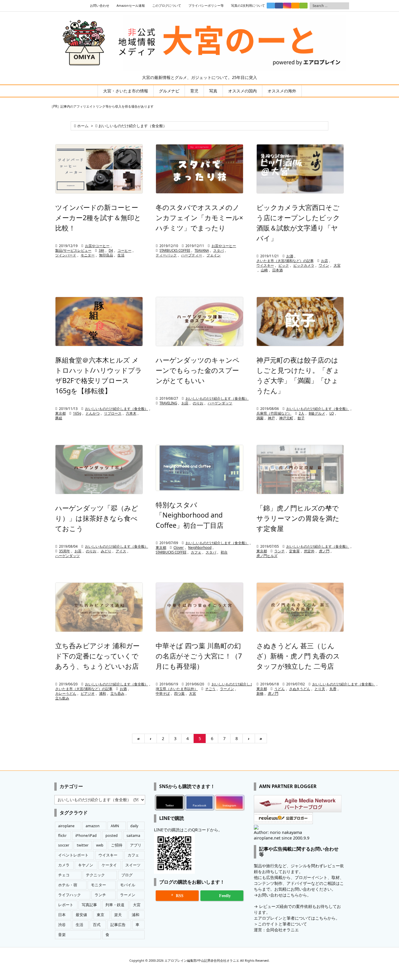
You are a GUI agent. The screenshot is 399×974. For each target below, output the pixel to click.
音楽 (62, 934)
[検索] (344, 5)
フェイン (214, 255)
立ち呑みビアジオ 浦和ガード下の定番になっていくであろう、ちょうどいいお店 (97, 656)
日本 (62, 914)
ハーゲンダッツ (220, 403)
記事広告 (118, 924)
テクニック (95, 875)
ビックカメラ (303, 265)
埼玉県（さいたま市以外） (177, 689)
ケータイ (109, 865)
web (99, 845)
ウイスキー (265, 265)
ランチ (279, 551)
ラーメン (227, 689)
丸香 (332, 689)
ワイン (324, 265)
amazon (93, 825)
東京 (100, 914)
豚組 (58, 418)
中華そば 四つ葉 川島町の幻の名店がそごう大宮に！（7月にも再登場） (199, 656)
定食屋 (294, 551)
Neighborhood (199, 547)
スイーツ (132, 865)
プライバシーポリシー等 (206, 6)
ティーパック (166, 255)
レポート (65, 904)
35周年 (64, 551)
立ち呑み (117, 693)
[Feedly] (303, 5)
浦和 (102, 693)
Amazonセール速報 (131, 6)
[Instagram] (287, 5)
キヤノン (85, 865)
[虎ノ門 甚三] (300, 607)
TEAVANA (202, 250)
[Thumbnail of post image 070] (199, 468)
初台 (224, 552)
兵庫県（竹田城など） (274, 413)
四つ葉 (179, 693)
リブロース (113, 413)
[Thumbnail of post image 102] (99, 321)
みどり (106, 551)
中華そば (163, 693)
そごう (210, 689)
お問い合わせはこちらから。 (284, 895)
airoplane (66, 825)
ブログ (127, 875)
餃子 (301, 418)
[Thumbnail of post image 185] (300, 469)
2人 (301, 413)
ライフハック (69, 894)
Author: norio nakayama (278, 832)
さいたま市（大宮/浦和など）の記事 (285, 260)
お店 (324, 260)
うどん (279, 689)
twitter (83, 845)
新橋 (259, 693)
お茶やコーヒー (97, 246)
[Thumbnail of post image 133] (99, 169)
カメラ (64, 865)
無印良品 (106, 255)
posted (111, 835)
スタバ (218, 250)
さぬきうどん (299, 689)
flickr (62, 835)
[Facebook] (279, 5)
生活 (120, 255)
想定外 (309, 551)
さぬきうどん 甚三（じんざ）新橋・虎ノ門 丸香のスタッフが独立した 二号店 (298, 656)
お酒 (289, 256)
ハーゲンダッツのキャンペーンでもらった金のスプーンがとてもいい (198, 370)
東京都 (60, 413)
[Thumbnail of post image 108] (199, 169)
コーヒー (124, 250)
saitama (133, 835)
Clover (179, 547)
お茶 (77, 551)
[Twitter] (271, 5)
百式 (96, 924)
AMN (115, 825)
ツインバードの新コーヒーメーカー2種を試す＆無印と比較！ (98, 217)
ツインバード (65, 255)
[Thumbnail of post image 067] (99, 469)
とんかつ (93, 413)
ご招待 (116, 845)
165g (77, 413)
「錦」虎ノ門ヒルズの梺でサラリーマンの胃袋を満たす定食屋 (297, 518)
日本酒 (277, 270)
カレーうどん (65, 693)
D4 (111, 250)
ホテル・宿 (67, 884)
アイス (121, 551)
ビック (283, 265)
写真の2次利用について (248, 6)
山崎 (264, 270)
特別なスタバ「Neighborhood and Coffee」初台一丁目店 (189, 515)
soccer (63, 845)
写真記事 (89, 904)
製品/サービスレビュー (73, 250)
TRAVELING (168, 403)
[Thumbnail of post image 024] (199, 607)
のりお (198, 403)
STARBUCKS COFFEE (174, 250)
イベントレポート (73, 855)
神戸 (271, 418)
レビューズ (269, 906)
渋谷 (62, 924)
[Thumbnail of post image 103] (300, 169)
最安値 (81, 914)
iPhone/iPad (86, 835)
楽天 (118, 914)
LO (331, 413)
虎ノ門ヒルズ (266, 556)
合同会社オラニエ (282, 929)
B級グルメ (317, 413)
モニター (88, 255)
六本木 (131, 413)
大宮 (337, 265)
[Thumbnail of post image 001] (300, 321)
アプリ (135, 845)
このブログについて (166, 6)
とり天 (320, 689)
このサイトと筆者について (282, 924)
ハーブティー (191, 255)
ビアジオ (88, 693)
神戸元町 (286, 418)
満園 (259, 418)
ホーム (83, 125)
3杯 (101, 250)
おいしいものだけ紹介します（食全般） (116, 408)
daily (134, 825)
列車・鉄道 (114, 904)
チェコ (64, 875)
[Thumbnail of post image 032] (99, 607)
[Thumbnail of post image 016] (199, 321)
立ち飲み (62, 698)
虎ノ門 (324, 551)
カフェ (196, 552)
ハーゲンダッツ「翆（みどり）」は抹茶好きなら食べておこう (96, 518)
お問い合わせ (99, 6)
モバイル (127, 884)
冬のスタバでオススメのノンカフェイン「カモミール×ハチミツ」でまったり (199, 217)
